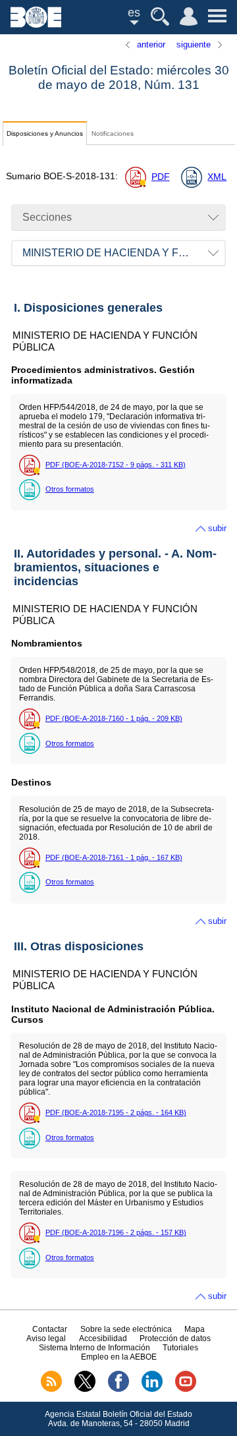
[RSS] (51, 1389)
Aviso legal (46, 1338)
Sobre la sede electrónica (126, 1329)
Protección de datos (175, 1338)
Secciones (47, 217)
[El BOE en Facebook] (118, 1389)
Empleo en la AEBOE (119, 1357)
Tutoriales (180, 1347)
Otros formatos (69, 489)
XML (216, 177)
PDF (160, 177)
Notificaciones (113, 133)
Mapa (194, 1329)
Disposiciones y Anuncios (45, 133)
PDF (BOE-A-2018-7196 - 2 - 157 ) (115, 1232)
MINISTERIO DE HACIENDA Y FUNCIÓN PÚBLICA (123, 252)
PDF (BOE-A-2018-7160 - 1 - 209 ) (113, 718)
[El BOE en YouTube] (185, 1389)
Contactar (49, 1329)
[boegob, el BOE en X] (84, 1389)
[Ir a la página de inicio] (36, 24)
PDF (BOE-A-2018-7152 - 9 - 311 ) (115, 465)
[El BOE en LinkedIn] (152, 1389)
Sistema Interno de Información (94, 1347)
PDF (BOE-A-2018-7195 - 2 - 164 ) (115, 1112)
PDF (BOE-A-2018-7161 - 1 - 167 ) (113, 857)
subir (217, 528)
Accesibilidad (103, 1338)
